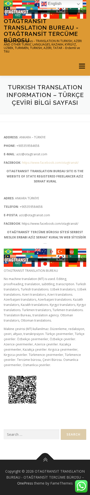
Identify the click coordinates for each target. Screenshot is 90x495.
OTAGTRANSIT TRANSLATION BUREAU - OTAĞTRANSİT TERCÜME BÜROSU (41, 31)
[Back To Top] (45, 460)
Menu (82, 66)
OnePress (25, 483)
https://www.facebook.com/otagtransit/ (50, 163)
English (54, 3)
